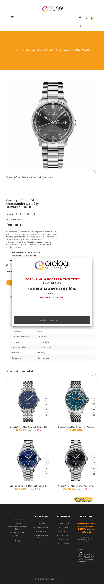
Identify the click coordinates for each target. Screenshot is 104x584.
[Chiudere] (92, 258)
